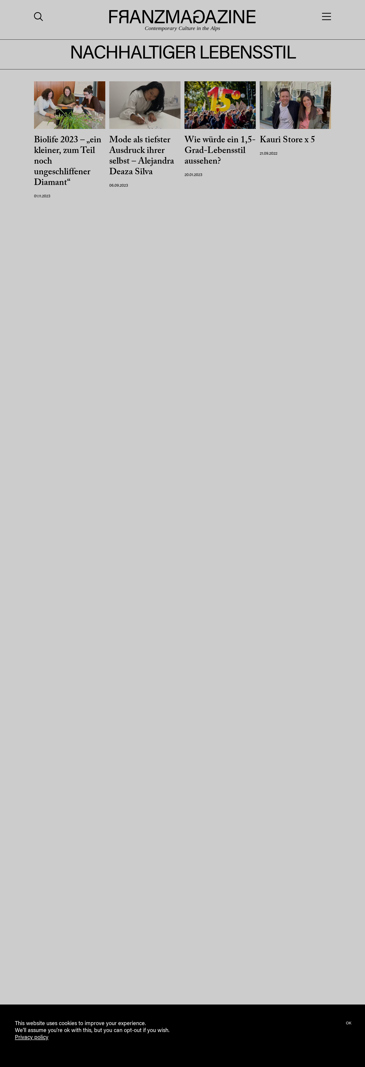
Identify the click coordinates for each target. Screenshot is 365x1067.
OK (348, 1023)
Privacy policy (31, 1037)
